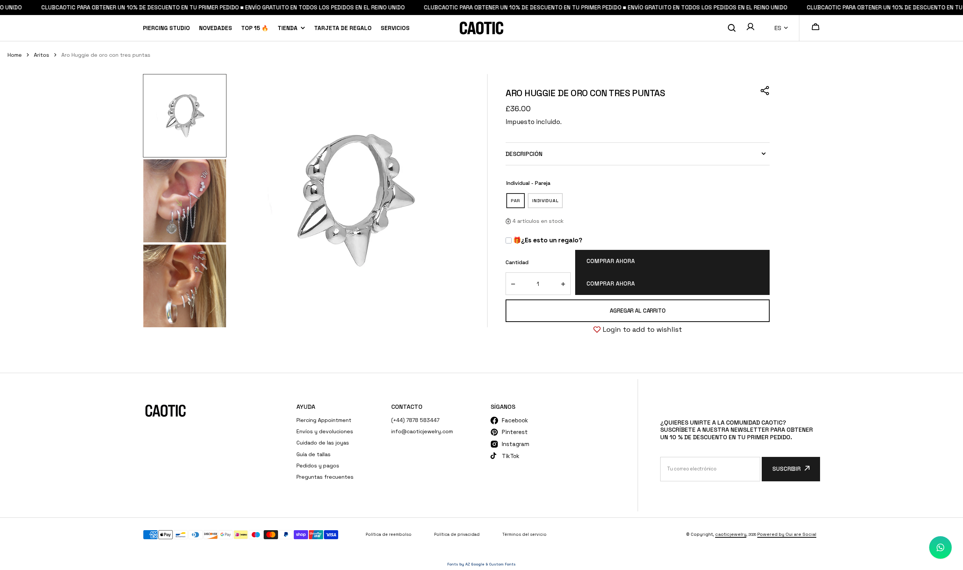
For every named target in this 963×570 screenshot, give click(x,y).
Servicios (395, 28)
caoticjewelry (730, 534)
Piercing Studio (166, 28)
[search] (731, 28)
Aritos (41, 54)
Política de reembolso (389, 534)
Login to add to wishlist (642, 329)
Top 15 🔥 (255, 28)
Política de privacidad (457, 534)
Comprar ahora (610, 261)
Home (15, 54)
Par (518, 203)
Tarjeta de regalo (343, 28)
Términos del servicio (524, 534)
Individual (547, 203)
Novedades (215, 28)
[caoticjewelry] (481, 28)
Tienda (288, 28)
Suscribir (786, 468)
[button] (750, 27)
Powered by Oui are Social (786, 534)
